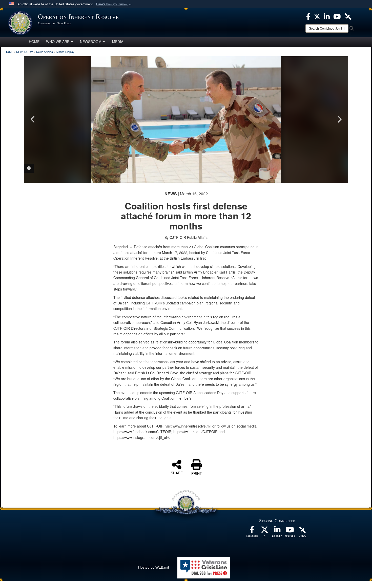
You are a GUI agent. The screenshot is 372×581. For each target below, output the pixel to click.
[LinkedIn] (277, 531)
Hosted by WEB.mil (153, 567)
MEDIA (117, 41)
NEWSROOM (90, 41)
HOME (34, 41)
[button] (114, 4)
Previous (33, 119)
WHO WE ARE (57, 41)
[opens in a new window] (251, 531)
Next (339, 119)
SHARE (177, 472)
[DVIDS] (302, 530)
